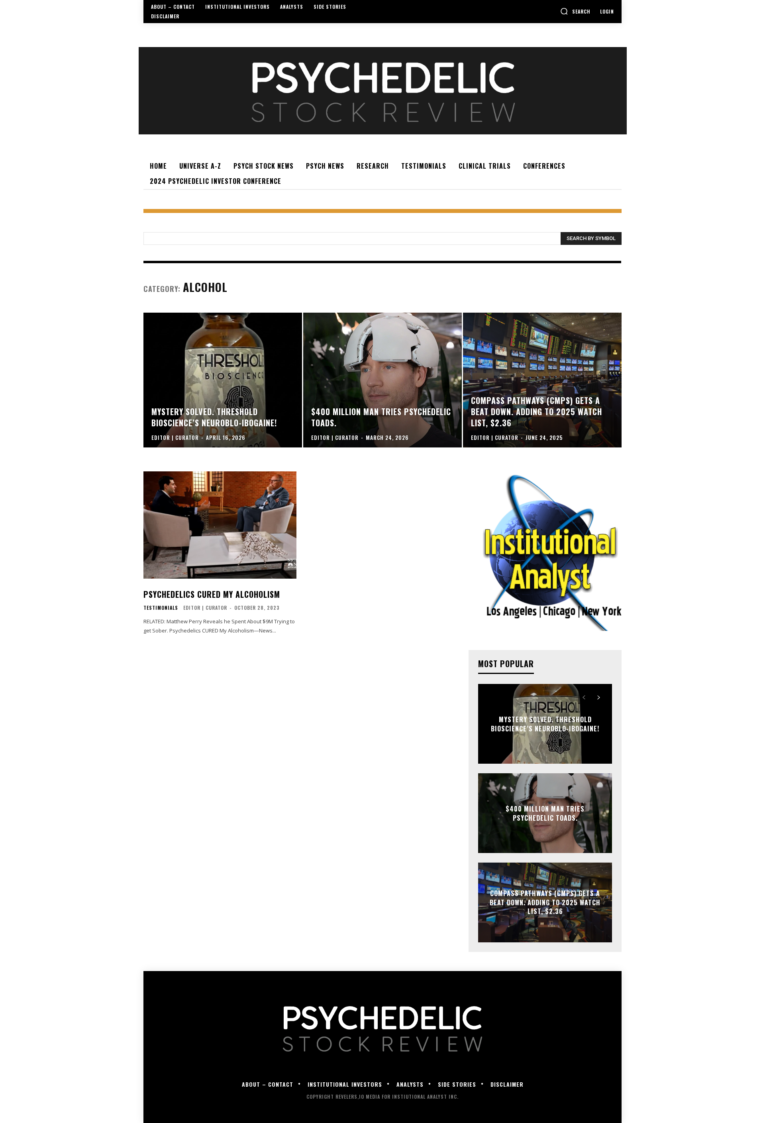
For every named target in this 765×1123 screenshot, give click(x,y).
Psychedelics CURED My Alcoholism (211, 594)
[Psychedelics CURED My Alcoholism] (219, 525)
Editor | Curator (205, 607)
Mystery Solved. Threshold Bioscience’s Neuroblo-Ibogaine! (545, 724)
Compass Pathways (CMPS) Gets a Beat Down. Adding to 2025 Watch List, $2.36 (545, 902)
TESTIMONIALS (160, 607)
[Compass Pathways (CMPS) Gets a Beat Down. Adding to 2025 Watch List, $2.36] (542, 380)
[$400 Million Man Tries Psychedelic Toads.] (382, 380)
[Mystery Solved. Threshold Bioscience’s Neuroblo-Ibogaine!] (222, 380)
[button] (575, 11)
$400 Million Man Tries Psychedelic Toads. (545, 813)
